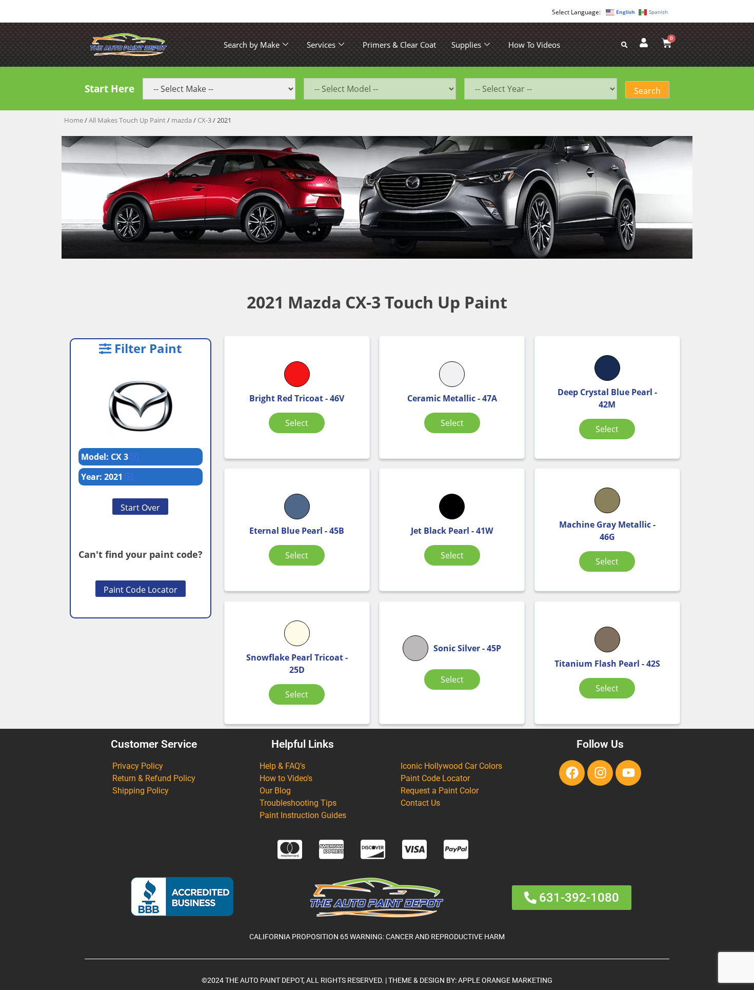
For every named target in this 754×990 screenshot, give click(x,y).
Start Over (140, 507)
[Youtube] (628, 773)
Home (73, 120)
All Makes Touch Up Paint (127, 120)
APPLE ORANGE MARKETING (505, 980)
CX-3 (204, 120)
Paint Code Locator (140, 589)
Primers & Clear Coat (399, 45)
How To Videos (534, 45)
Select (296, 423)
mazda (181, 120)
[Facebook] (572, 773)
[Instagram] (600, 773)
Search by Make (252, 45)
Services (321, 45)
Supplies (466, 45)
